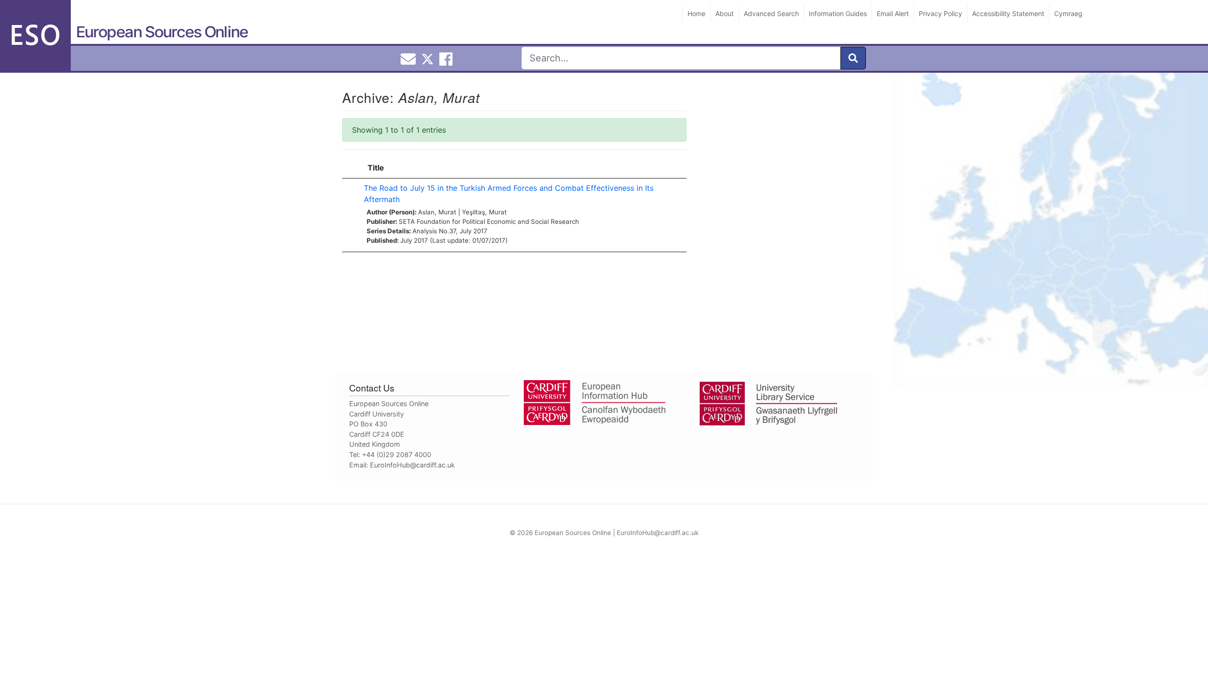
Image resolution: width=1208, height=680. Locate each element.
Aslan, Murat (437, 212)
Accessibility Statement (1008, 13)
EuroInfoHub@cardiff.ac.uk (412, 465)
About (724, 13)
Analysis (424, 231)
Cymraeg (1068, 13)
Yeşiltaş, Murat (484, 212)
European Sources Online (162, 32)
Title (376, 167)
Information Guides (838, 13)
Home (696, 13)
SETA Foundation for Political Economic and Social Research (489, 221)
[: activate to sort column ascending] (350, 167)
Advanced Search (771, 13)
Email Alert (893, 13)
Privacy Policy (940, 13)
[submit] (853, 58)
